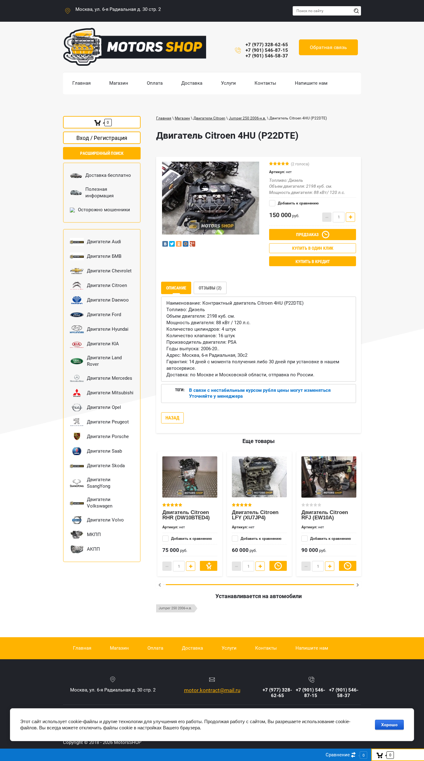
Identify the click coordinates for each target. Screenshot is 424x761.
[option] (210, 198)
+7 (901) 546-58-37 (267, 56)
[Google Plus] (192, 244)
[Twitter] (172, 244)
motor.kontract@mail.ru (212, 690)
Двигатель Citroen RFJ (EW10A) (324, 515)
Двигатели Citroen (209, 118)
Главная (163, 118)
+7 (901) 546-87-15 (267, 50)
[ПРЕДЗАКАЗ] (278, 566)
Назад (172, 418)
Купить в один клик (312, 248)
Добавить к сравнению (298, 203)
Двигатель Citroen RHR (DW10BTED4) (186, 515)
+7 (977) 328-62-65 (267, 44)
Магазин (182, 118)
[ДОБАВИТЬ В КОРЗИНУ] (208, 566)
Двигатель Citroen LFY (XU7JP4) (255, 515)
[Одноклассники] (179, 244)
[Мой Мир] (185, 244)
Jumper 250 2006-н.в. (247, 118)
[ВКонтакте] (165, 244)
